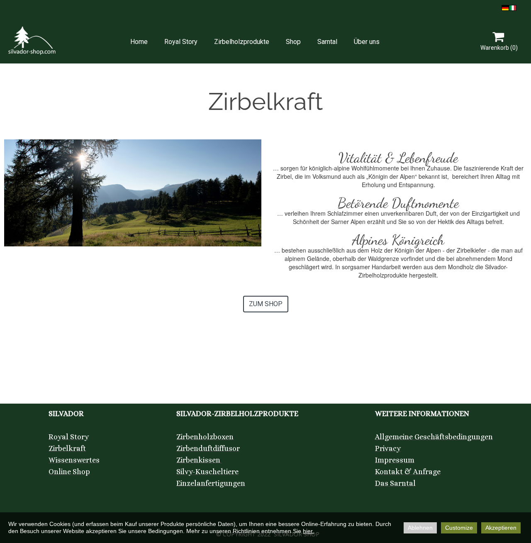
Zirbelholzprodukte (241, 42)
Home (139, 42)
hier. (308, 531)
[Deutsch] (505, 7)
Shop (293, 42)
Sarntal (327, 42)
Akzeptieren (500, 527)
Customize (459, 527)
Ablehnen (420, 527)
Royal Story (180, 42)
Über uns (367, 42)
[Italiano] (512, 7)
